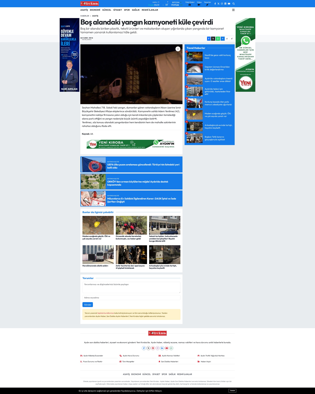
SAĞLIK (136, 9)
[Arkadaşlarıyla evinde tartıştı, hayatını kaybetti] (164, 254)
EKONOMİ (95, 9)
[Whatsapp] (171, 348)
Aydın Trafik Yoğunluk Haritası (212, 355)
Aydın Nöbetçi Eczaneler (93, 355)
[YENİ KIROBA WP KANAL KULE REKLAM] (245, 54)
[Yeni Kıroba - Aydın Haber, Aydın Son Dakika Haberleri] (89, 3)
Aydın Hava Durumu (131, 355)
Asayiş (95, 16)
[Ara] (234, 3)
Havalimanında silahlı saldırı (95, 265)
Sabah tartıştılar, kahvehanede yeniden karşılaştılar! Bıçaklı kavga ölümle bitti (163, 238)
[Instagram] (158, 348)
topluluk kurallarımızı (105, 313)
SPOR (127, 9)
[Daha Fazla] (223, 39)
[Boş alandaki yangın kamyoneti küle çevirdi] (131, 74)
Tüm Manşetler (128, 361)
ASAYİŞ (84, 9)
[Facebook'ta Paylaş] (209, 39)
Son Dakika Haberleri (169, 361)
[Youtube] (167, 348)
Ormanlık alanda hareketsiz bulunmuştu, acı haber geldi (128, 237)
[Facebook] (144, 348)
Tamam (232, 390)
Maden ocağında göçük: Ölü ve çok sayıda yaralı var (96, 237)
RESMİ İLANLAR (150, 9)
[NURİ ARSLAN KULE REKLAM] (69, 54)
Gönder (87, 304)
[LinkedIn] (162, 348)
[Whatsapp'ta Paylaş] (218, 39)
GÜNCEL (106, 9)
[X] (148, 348)
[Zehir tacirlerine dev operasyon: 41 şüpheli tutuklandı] (131, 254)
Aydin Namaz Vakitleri (171, 355)
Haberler (84, 16)
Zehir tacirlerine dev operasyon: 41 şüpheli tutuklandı (130, 266)
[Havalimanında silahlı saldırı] (98, 254)
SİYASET (117, 9)
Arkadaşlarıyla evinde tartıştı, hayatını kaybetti (163, 266)
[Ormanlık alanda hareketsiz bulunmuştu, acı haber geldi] (131, 225)
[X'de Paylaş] (213, 39)
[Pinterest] (153, 348)
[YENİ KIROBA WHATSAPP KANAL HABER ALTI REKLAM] (131, 143)
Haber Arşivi (206, 361)
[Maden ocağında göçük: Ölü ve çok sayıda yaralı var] (98, 225)
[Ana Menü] (233, 10)
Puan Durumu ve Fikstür (92, 361)
